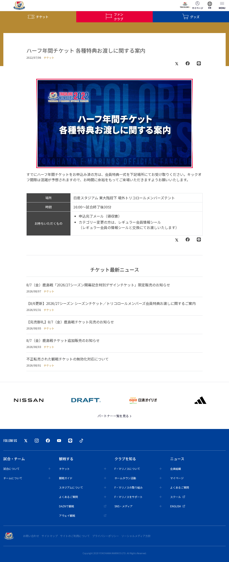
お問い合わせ (31, 536)
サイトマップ (50, 536)
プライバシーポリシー (105, 536)
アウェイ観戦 (67, 515)
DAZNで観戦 (66, 506)
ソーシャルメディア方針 (136, 536)
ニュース (177, 458)
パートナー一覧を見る (113, 416)
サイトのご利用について (75, 536)
